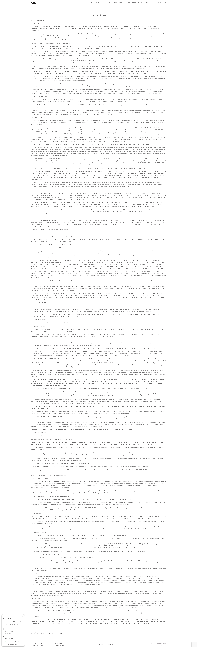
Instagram (102, 644)
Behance (125, 644)
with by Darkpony (161, 645)
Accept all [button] (7, 641)
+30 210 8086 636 (58, 643)
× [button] (22, 616)
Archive (91, 2)
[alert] (13, 630)
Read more (13, 626)
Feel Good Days (132, 2)
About (97, 2)
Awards (109, 2)
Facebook (110, 644)
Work (86, 2)
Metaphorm (122, 2)
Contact (147, 2)
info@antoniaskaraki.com (60, 645)
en (164, 2)
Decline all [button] (18, 641)
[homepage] (41, 3)
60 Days (140, 2)
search (159, 2)
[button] (13, 644)
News (115, 2)
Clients (103, 2)
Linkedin (118, 644)
